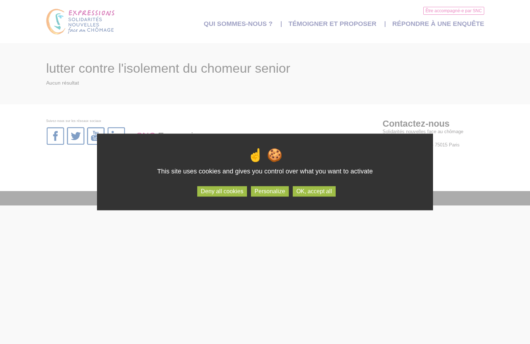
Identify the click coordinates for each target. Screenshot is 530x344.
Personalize (270, 191)
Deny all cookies (222, 191)
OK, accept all (314, 191)
